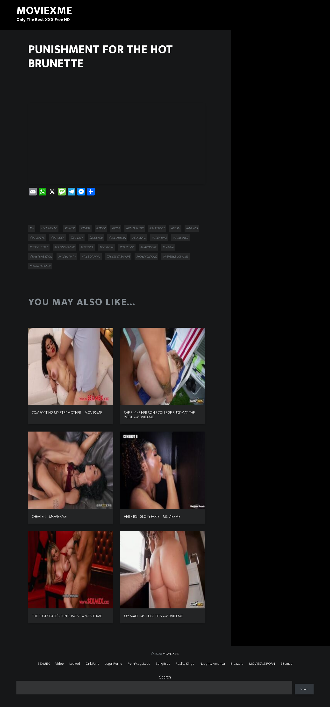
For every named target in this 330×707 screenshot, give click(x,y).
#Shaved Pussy (39, 266)
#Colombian (117, 237)
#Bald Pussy (134, 228)
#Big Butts (36, 237)
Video (59, 664)
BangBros (163, 664)
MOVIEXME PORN (262, 664)
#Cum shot (180, 237)
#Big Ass (192, 228)
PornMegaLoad (139, 664)
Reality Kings (185, 664)
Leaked (74, 664)
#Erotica (86, 247)
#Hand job (127, 247)
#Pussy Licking (146, 256)
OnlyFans (92, 664)
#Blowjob (95, 237)
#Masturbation (40, 256)
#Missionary (67, 256)
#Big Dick (76, 237)
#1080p (85, 228)
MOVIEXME (171, 654)
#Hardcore (148, 247)
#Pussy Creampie (118, 256)
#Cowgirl (139, 237)
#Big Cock (57, 237)
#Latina (168, 247)
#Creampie (159, 237)
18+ (31, 228)
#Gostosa (106, 247)
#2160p (101, 228)
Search (165, 677)
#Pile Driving (91, 256)
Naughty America (212, 664)
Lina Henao (49, 228)
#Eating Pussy (64, 247)
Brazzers (237, 664)
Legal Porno (113, 664)
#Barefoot (157, 228)
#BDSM (175, 228)
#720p (116, 228)
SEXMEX (69, 228)
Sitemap (286, 664)
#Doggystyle (38, 247)
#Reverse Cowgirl (175, 256)
